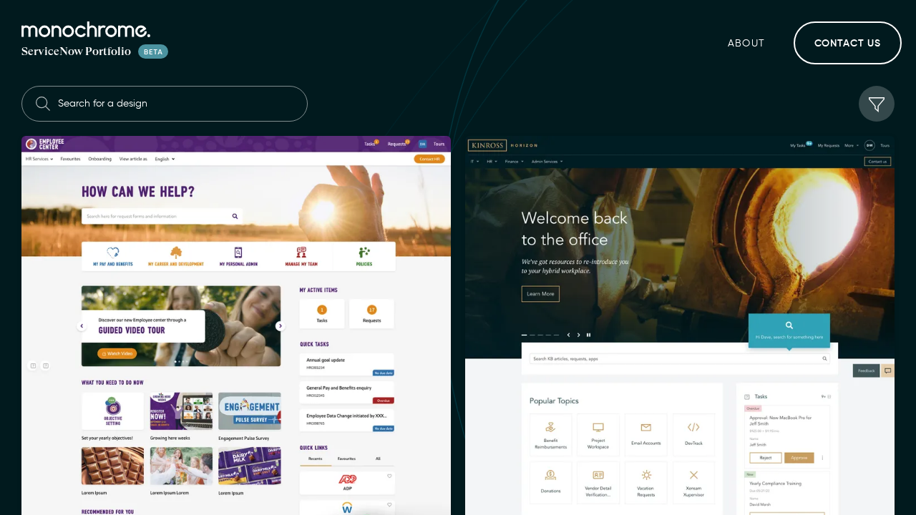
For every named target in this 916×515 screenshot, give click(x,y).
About (747, 44)
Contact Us (847, 44)
